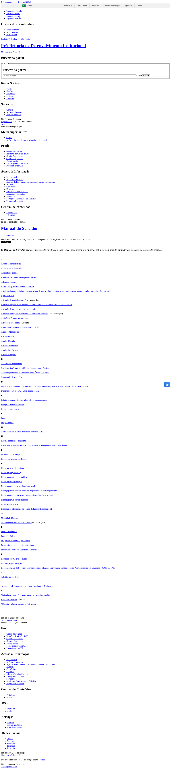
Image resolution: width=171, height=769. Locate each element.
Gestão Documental (14, 156)
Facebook (11, 743)
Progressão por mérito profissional (15, 541)
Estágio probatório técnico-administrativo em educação (24, 400)
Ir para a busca (13, 16)
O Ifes (9, 137)
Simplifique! (67, 5)
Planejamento (12, 161)
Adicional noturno (8, 282)
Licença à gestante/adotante (12, 468)
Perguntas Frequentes (15, 201)
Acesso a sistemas (14, 112)
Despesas (10, 189)
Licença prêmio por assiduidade (14, 500)
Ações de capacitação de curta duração (17, 286)
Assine (10, 711)
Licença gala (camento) (11, 472)
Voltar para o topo (9, 620)
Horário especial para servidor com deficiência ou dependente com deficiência (34, 445)
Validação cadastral (9, 600)
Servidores (10, 196)
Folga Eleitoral (7, 422)
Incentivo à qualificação (11, 454)
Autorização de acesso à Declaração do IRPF (20, 327)
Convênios (10, 187)
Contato (9, 110)
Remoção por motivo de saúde (14, 559)
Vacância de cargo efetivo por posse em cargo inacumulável (26, 595)
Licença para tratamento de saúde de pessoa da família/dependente (29, 491)
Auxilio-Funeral (8, 336)
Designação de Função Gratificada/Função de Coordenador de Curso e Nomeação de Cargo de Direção (44, 386)
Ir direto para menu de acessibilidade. (16, 2)
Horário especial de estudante (13, 441)
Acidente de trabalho (10, 273)
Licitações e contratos (15, 194)
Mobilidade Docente (9, 518)
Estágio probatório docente (12, 404)
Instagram (11, 746)
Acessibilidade (12, 30)
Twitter (10, 738)
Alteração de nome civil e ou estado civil (18, 309)
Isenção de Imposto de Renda (13, 459)
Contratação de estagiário (11, 377)
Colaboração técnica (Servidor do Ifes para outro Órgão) (24, 368)
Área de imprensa (13, 114)
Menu (4, 124)
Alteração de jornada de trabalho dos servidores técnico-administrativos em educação (36, 304)
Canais (139, 5)
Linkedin (11, 748)
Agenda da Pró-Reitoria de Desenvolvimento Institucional (30, 182)
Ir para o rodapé (13, 18)
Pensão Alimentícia (9, 531)
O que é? (11, 709)
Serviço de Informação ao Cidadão (21, 199)
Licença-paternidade (9, 504)
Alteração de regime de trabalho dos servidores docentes (24, 314)
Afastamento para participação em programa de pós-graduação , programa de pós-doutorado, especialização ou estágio (56, 291)
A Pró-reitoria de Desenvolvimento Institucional (26, 140)
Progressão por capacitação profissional (17, 545)
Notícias (11, 215)
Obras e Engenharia (14, 158)
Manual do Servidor (19, 228)
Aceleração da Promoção (11, 268)
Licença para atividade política (14, 477)
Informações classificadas (17, 191)
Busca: (139, 75)
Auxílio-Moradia (8, 341)
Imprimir (10, 235)
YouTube (11, 741)
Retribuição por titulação (11, 563)
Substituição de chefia (10, 577)
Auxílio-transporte (8, 354)
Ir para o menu (13, 13)
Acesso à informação (111, 5)
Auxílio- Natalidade (9, 345)
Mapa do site (11, 34)
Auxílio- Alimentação (10, 332)
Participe (95, 5)
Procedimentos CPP (14, 166)
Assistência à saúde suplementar (14, 318)
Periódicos (12, 212)
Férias (3, 418)
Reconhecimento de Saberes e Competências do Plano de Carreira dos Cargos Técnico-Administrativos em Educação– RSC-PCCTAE (58, 568)
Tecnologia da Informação (17, 163)
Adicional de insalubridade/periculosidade (18, 277)
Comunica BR (82, 5)
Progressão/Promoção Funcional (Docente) (19, 550)
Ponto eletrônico (8, 536)
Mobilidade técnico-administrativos (16, 522)
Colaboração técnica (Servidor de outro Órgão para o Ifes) (25, 373)
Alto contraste (12, 32)
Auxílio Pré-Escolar (9, 350)
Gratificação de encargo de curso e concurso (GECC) (23, 432)
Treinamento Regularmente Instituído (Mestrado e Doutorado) (27, 586)
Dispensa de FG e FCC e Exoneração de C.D (20, 391)
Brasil (30, 6)
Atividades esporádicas (10, 323)
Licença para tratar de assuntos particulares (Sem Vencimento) (27, 495)
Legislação (128, 5)
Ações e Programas (14, 179)
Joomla (42, 760)
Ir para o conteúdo (14, 11)
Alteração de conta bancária (12, 300)
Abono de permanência (11, 264)
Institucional (11, 177)
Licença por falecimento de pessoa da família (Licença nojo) (26, 509)
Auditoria (10, 184)
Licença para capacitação (11, 481)
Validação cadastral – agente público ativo (18, 604)
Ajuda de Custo (7, 295)
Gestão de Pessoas (14, 151)
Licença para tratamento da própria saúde (18, 486)
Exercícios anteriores (10, 409)
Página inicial (6, 121)
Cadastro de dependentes (11, 363)
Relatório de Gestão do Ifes (17, 154)
